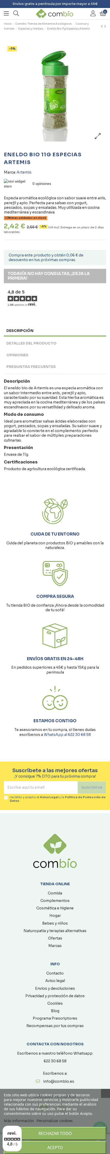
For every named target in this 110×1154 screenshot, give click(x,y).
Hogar (55, 915)
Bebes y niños (55, 923)
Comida (55, 893)
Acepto (55, 1147)
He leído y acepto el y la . (58, 799)
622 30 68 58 (55, 1061)
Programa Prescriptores (55, 1018)
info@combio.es (58, 1081)
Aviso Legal (49, 797)
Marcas (55, 945)
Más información (19, 1120)
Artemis (24, 172)
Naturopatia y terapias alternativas (55, 930)
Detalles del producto (31, 343)
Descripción (20, 330)
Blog (55, 1011)
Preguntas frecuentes (31, 366)
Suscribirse (91, 787)
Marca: (10, 172)
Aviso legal (55, 980)
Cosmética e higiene (55, 908)
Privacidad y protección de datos (55, 996)
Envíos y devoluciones (55, 988)
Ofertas (55, 938)
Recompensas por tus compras (55, 1025)
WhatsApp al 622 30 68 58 (67, 734)
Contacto (55, 973)
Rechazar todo (55, 1133)
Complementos (55, 900)
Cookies (55, 1003)
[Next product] (105, 26)
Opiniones (17, 355)
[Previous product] (102, 26)
